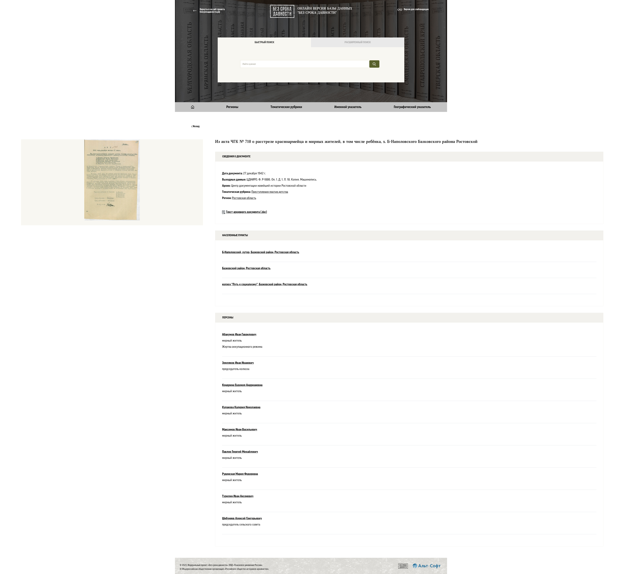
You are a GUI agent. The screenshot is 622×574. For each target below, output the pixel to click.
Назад (196, 126)
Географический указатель (412, 107)
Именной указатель (348, 107)
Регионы (232, 107)
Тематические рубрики (286, 107)
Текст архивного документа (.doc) (246, 212)
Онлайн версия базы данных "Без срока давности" (325, 10)
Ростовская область (244, 198)
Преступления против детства (269, 191)
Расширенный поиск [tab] (358, 42)
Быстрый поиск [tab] (264, 42)
